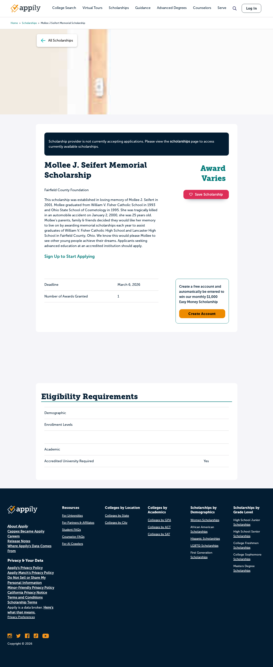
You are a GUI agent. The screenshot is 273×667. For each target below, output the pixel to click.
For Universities (72, 515)
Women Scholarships (204, 520)
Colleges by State (117, 515)
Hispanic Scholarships (205, 538)
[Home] (26, 8)
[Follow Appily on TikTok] (36, 636)
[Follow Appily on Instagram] (9, 636)
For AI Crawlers (72, 543)
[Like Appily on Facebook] (27, 636)
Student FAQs (71, 529)
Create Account (202, 314)
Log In (251, 8)
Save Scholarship (209, 194)
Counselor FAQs (73, 536)
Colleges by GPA (159, 520)
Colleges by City (116, 522)
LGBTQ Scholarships (204, 545)
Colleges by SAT (159, 534)
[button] (192, 194)
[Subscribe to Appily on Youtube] (45, 636)
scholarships (180, 141)
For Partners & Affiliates (78, 522)
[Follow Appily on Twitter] (18, 636)
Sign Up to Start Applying (69, 256)
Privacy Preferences (21, 617)
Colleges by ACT (159, 527)
